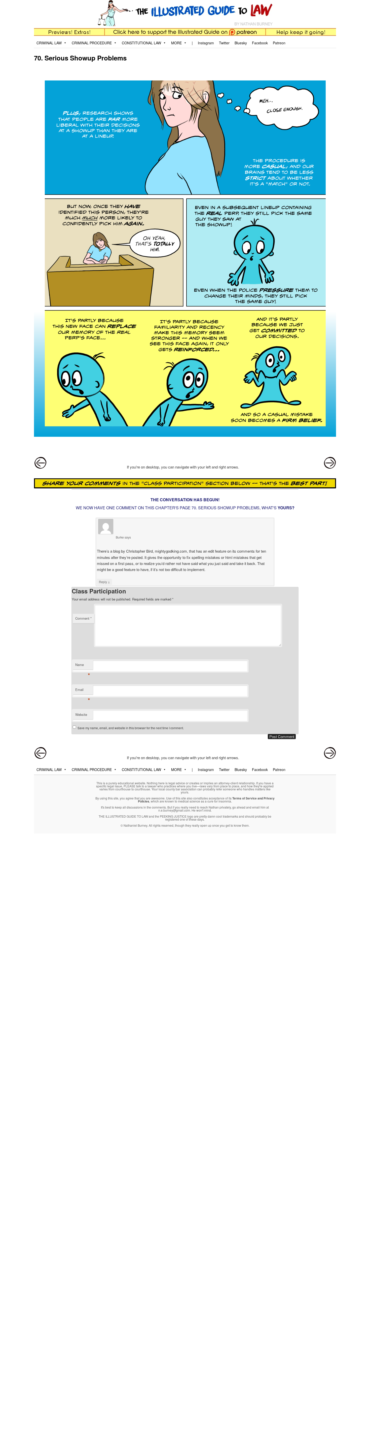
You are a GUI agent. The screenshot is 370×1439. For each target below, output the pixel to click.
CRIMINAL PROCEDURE (92, 42)
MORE (176, 42)
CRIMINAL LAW (49, 42)
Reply (104, 581)
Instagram (206, 42)
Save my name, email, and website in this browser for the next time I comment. (131, 728)
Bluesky (241, 42)
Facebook (260, 42)
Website (81, 714)
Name (82, 666)
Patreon (279, 42)
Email (82, 690)
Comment (83, 618)
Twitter (224, 42)
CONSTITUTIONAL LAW (141, 42)
